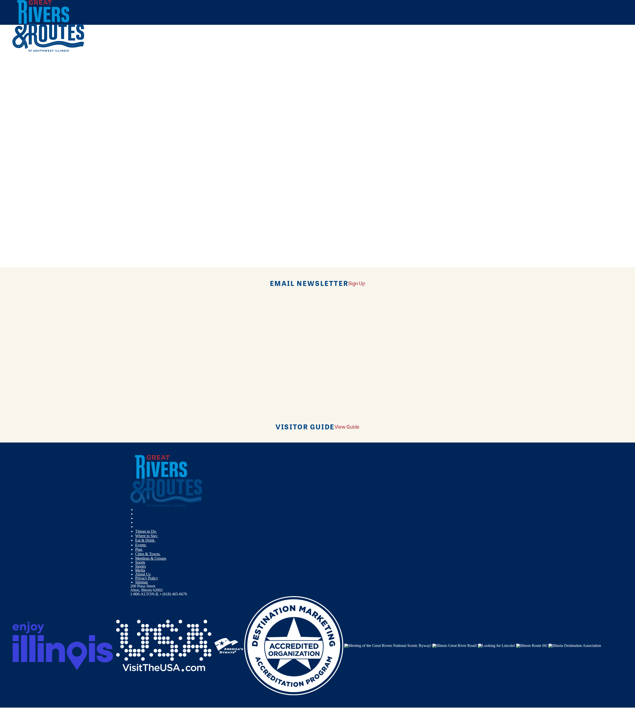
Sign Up (356, 283)
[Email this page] (225, 82)
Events (141, 545)
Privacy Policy (146, 578)
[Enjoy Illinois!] (62, 645)
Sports (140, 562)
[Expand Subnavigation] (159, 531)
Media (140, 570)
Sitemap (141, 582)
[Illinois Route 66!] (531, 645)
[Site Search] (600, 65)
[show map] (14, 125)
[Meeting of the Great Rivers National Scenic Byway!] (387, 645)
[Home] (48, 51)
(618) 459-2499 (49, 160)
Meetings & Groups (150, 558)
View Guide (347, 426)
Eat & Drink (145, 540)
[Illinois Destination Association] (574, 645)
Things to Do (146, 531)
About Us (143, 574)
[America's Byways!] (228, 645)
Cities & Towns (148, 554)
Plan (139, 549)
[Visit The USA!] (163, 645)
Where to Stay (147, 536)
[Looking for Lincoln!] (496, 645)
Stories (140, 566)
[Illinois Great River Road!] (454, 645)
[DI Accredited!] (293, 645)
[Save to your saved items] (19, 125)
